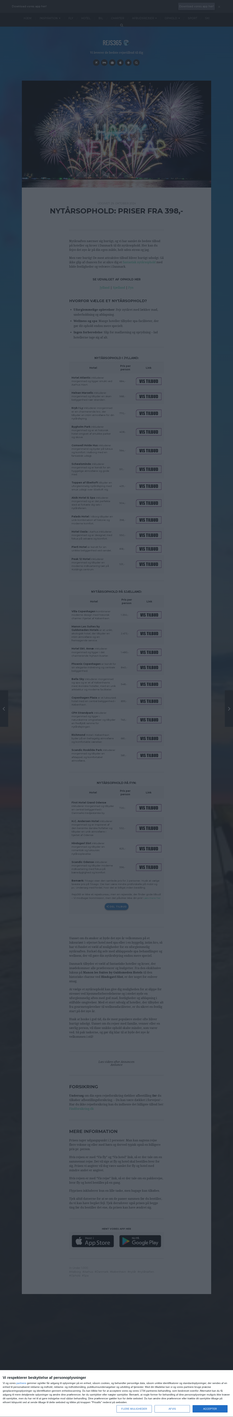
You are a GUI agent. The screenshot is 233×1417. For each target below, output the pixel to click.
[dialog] (116, 1393)
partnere (21, 1383)
